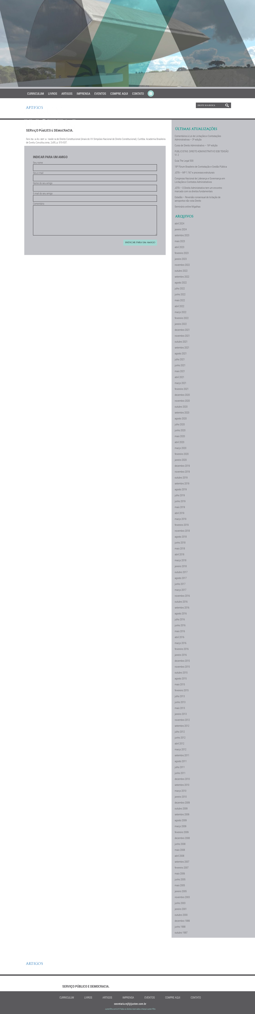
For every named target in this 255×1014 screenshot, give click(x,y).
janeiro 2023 (181, 259)
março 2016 (180, 643)
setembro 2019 (182, 483)
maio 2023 (180, 241)
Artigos (67, 93)
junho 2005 (180, 879)
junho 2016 (180, 625)
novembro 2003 (182, 897)
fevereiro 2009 (182, 832)
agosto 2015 (181, 678)
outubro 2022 (181, 270)
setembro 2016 (182, 607)
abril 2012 (179, 743)
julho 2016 (180, 619)
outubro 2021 (181, 341)
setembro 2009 (182, 814)
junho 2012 (180, 737)
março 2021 (180, 383)
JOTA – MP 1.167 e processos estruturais (194, 172)
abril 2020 (179, 442)
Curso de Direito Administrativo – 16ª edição (196, 145)
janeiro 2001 (181, 909)
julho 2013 (180, 696)
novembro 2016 (182, 595)
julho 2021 (180, 359)
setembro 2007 (182, 861)
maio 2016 (180, 631)
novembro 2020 (182, 400)
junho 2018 (180, 542)
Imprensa (83, 93)
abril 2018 (179, 554)
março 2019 (180, 519)
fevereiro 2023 (182, 253)
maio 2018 (180, 548)
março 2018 (180, 560)
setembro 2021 (182, 347)
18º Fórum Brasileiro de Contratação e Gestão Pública (201, 166)
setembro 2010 (182, 784)
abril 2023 (179, 247)
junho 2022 (180, 294)
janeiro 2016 (181, 654)
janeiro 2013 (181, 714)
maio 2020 (180, 436)
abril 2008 (179, 855)
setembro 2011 (182, 755)
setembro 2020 (182, 412)
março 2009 (180, 826)
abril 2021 (179, 377)
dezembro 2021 (182, 329)
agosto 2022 (181, 282)
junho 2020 (180, 430)
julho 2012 (180, 731)
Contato (138, 93)
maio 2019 (180, 507)
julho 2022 (180, 288)
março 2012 (180, 749)
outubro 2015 (181, 672)
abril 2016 (179, 637)
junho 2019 (180, 501)
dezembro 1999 (182, 920)
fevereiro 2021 (182, 389)
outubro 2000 (181, 914)
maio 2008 (180, 849)
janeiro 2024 (181, 229)
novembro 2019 (182, 471)
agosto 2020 (181, 418)
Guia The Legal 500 (184, 160)
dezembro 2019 (182, 465)
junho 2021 (180, 365)
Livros (52, 93)
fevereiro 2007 (182, 867)
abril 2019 (179, 513)
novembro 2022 (182, 264)
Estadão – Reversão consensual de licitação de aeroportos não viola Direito (197, 198)
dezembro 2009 (182, 802)
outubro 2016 (181, 601)
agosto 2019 (181, 489)
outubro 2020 (181, 406)
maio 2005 (180, 885)
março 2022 (180, 312)
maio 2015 (180, 684)
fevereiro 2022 (182, 318)
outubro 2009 (181, 808)
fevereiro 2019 (182, 524)
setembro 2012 (182, 725)
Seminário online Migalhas (187, 206)
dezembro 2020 (182, 394)
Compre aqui (119, 93)
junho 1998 (180, 926)
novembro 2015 (182, 666)
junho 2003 (180, 903)
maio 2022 (180, 300)
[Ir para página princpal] (49, 141)
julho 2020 (180, 424)
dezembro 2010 (182, 779)
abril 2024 (179, 223)
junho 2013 (180, 702)
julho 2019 (180, 495)
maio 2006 (180, 873)
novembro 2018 (182, 530)
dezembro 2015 (182, 660)
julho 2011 (180, 767)
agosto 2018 (181, 536)
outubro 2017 (181, 572)
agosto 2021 (181, 353)
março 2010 (180, 790)
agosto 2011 (181, 761)
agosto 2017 (181, 578)
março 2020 (180, 448)
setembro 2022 (182, 276)
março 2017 (180, 589)
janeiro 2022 (181, 324)
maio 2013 (180, 708)
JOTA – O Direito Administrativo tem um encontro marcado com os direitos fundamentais (198, 189)
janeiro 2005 (181, 891)
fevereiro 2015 (182, 690)
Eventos (100, 93)
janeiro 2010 (181, 796)
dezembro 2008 (182, 838)
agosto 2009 (181, 820)
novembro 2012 (182, 719)
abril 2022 (179, 306)
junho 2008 (180, 844)
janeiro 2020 (181, 459)
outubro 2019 (181, 477)
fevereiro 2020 (182, 454)
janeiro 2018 (181, 566)
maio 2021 (180, 371)
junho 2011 (180, 773)
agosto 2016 (181, 613)
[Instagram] (151, 94)
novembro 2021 (182, 335)
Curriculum (35, 93)
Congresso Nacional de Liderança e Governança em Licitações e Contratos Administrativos (200, 180)
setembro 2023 (182, 235)
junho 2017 (180, 584)
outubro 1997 (181, 932)
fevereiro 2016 (182, 649)
